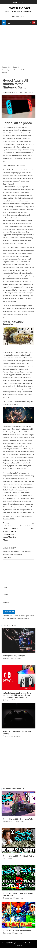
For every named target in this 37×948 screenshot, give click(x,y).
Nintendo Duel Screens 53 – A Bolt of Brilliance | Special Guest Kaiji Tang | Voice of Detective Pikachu (10, 531)
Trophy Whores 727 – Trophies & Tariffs (18, 856)
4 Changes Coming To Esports (14, 656)
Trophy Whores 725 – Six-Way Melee (17, 930)
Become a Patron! (18, 16)
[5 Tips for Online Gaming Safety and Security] (18, 715)
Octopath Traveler (9, 518)
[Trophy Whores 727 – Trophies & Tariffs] (18, 840)
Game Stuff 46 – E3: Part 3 (27, 525)
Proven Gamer (18, 8)
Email (5, 595)
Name (5, 587)
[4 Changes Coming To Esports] (18, 640)
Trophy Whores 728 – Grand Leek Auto (18, 819)
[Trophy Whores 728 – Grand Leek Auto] (18, 803)
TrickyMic (18, 658)
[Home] (4, 22)
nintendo (18, 516)
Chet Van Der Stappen (10, 92)
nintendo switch (27, 516)
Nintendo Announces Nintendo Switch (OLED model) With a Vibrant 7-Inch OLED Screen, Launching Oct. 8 (17, 695)
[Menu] (9, 22)
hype (7, 516)
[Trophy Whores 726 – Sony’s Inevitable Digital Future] (18, 877)
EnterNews (29, 943)
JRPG (12, 516)
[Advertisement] (18, 45)
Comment (7, 557)
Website (6, 602)
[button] (9, 22)
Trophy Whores (20, 821)
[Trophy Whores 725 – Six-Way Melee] (18, 915)
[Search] (30, 23)
